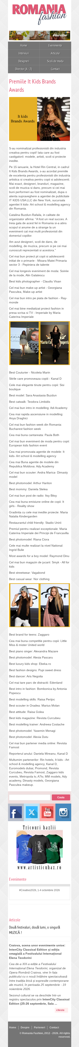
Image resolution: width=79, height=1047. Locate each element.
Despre (25, 1027)
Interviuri (24, 53)
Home (23, 45)
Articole (55, 53)
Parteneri (39, 1027)
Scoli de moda (55, 61)
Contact (55, 69)
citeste (60, 1010)
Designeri (23, 61)
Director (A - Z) (23, 69)
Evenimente (55, 45)
